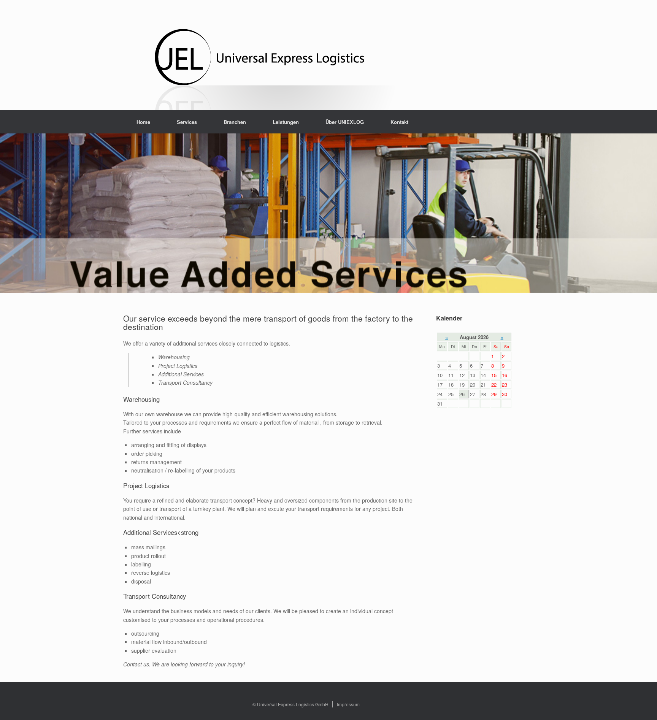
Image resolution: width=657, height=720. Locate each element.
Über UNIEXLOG (344, 121)
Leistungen (286, 121)
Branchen (235, 121)
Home (143, 121)
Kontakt (399, 121)
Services (187, 121)
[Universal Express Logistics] (281, 63)
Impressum (348, 704)
